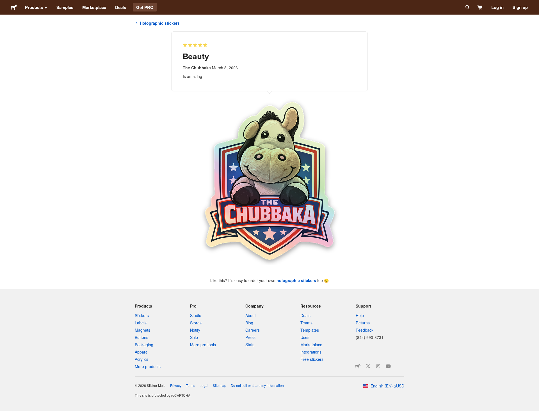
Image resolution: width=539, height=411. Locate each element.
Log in (497, 7)
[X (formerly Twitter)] (368, 366)
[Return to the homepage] (14, 7)
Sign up (520, 7)
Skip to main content (4, 4)
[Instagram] (378, 366)
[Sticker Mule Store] (358, 366)
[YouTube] (388, 366)
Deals (120, 7)
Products (34, 7)
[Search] (467, 7)
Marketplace (94, 7)
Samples (64, 7)
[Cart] (480, 7)
